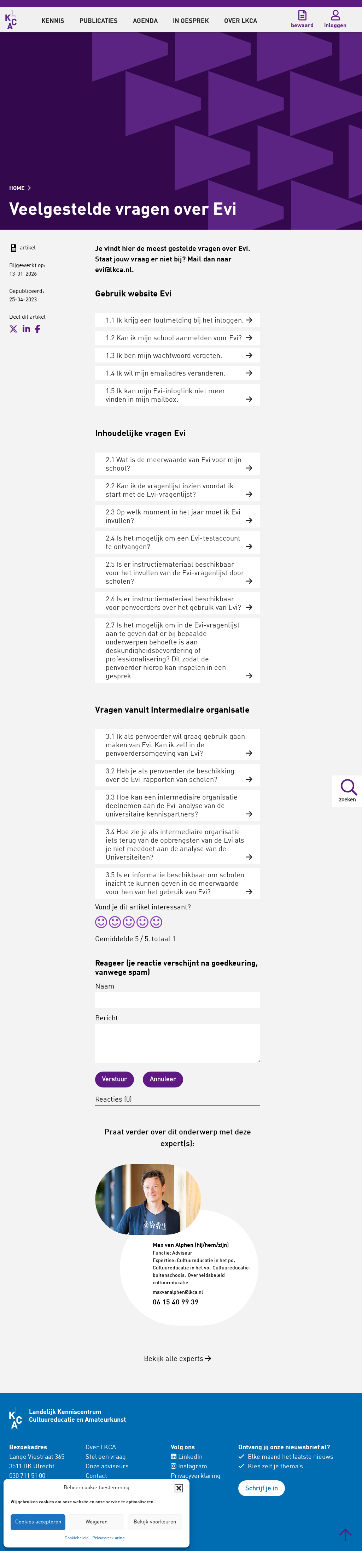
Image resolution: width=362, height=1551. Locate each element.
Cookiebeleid (77, 1538)
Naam (105, 986)
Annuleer (163, 1079)
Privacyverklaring (108, 1538)
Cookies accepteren (38, 1522)
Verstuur (114, 1079)
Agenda (145, 21)
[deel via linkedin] (26, 329)
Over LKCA (101, 1447)
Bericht (106, 1018)
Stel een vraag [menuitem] (106, 1457)
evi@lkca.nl (113, 270)
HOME (17, 188)
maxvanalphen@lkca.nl (178, 1292)
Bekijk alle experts (174, 1359)
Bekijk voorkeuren (155, 1522)
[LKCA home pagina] (11, 19)
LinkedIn (190, 1457)
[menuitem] (53, 19)
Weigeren (96, 1522)
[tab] (177, 320)
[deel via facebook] (37, 329)
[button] (178, 1488)
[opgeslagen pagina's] (302, 15)
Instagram (192, 1466)
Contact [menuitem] (96, 1476)
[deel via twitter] (13, 329)
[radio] (101, 923)
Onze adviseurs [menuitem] (107, 1466)
